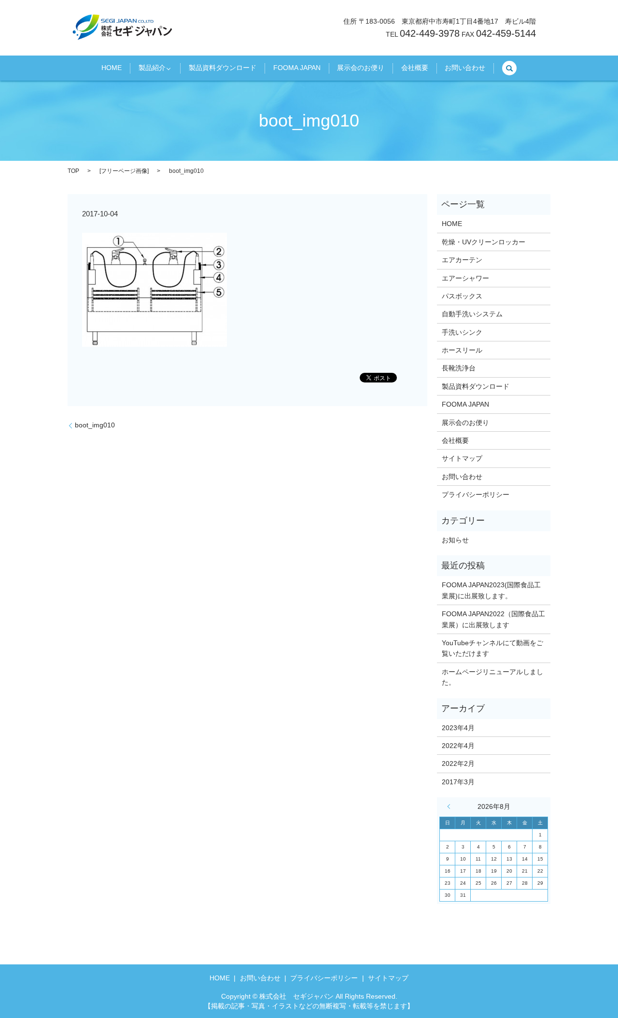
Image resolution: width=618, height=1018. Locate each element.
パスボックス (462, 296)
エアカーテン (462, 260)
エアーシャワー (465, 278)
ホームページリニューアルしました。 (492, 677)
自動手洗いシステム (472, 314)
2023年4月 (458, 728)
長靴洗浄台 (459, 368)
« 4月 (451, 806)
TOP (73, 171)
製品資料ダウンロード (222, 68)
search (509, 68)
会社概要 (414, 68)
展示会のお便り (360, 68)
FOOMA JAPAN (297, 68)
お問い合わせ (465, 68)
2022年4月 (458, 745)
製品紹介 (152, 68)
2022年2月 (458, 763)
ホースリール (462, 350)
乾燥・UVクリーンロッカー (483, 242)
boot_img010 (95, 425)
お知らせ (455, 540)
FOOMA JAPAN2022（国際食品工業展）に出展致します (493, 619)
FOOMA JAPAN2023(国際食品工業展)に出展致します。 (491, 590)
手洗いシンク (462, 332)
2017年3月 (458, 782)
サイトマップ (462, 458)
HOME (111, 68)
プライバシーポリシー (475, 494)
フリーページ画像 (124, 171)
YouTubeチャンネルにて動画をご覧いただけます (492, 648)
